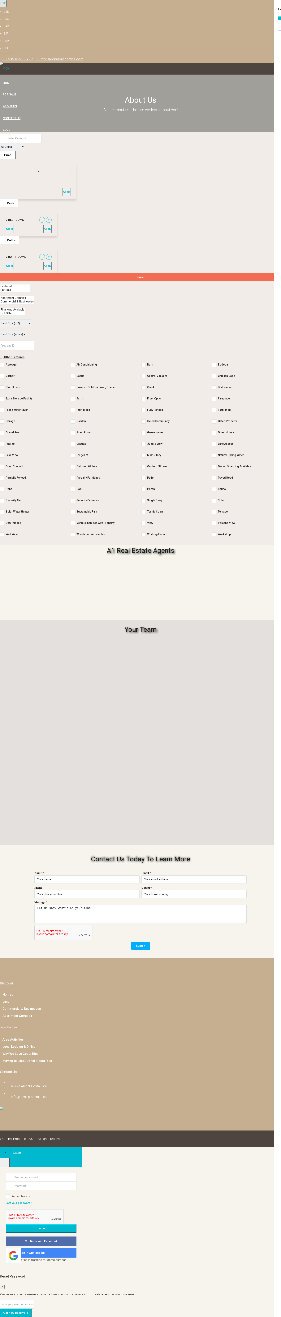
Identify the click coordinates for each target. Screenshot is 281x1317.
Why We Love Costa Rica (20, 1054)
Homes (7, 994)
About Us (10, 106)
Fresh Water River (17, 409)
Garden (81, 421)
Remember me (20, 1196)
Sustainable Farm (87, 511)
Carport (10, 375)
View (150, 522)
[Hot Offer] (12, 313)
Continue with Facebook (41, 1241)
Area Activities (13, 1039)
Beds (10, 203)
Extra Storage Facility (19, 398)
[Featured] (15, 286)
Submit (140, 945)
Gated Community (158, 421)
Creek (150, 387)
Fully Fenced (155, 409)
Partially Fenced (16, 477)
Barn (150, 364)
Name (38, 872)
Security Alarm (15, 500)
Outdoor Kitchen (86, 466)
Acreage (11, 364)
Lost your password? (19, 1202)
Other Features (13, 357)
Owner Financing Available (234, 466)
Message (39, 902)
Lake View (12, 455)
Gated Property (227, 421)
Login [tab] (17, 1152)
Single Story (154, 500)
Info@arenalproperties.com (30, 1097)
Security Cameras (87, 500)
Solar (221, 500)
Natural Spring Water (231, 455)
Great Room (84, 432)
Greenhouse (155, 432)
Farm (79, 398)
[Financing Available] (12, 309)
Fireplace (224, 398)
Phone (38, 887)
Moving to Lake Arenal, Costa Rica (27, 1061)
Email (145, 872)
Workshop (224, 534)
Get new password (15, 1313)
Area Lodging (13, 141)
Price (7, 155)
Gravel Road (13, 432)
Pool (79, 488)
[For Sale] (15, 290)
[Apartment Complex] (17, 298)
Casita (80, 375)
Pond (9, 488)
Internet (10, 443)
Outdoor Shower (157, 466)
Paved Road (225, 477)
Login (41, 1228)
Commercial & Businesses (21, 1009)
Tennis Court (155, 511)
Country (146, 887)
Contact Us (11, 118)
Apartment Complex (17, 1016)
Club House (13, 387)
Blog (7, 129)
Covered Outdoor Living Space (95, 387)
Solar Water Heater (17, 511)
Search (140, 277)
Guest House (226, 432)
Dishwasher (225, 387)
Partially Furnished (88, 477)
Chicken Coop (226, 375)
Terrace (223, 511)
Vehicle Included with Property (95, 522)
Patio (150, 477)
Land (6, 1001)
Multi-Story (154, 455)
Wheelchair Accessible (90, 534)
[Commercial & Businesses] (17, 301)
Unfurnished (13, 522)
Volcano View (226, 522)
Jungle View (154, 443)
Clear (9, 229)
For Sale (9, 94)
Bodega (223, 364)
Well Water (12, 534)
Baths (10, 240)
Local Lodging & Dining (19, 1046)
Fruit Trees (83, 409)
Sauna (222, 488)
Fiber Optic (154, 398)
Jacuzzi (81, 443)
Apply (66, 192)
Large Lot (82, 455)
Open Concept (14, 466)
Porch (151, 488)
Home (7, 83)
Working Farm (156, 534)
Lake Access (226, 443)
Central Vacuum (157, 375)
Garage (10, 421)
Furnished (224, 409)
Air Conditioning (86, 364)
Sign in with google (32, 1253)
